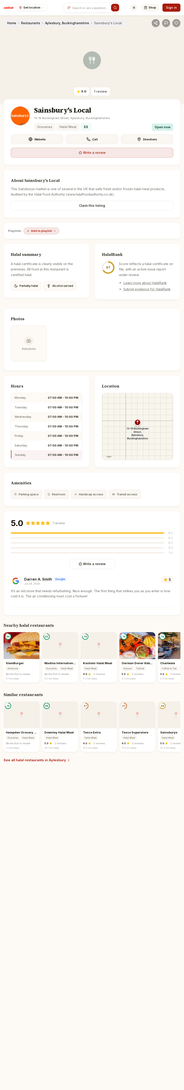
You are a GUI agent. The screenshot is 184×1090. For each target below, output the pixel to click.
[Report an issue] (166, 23)
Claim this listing (92, 205)
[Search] (115, 7)
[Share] (156, 23)
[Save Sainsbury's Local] (176, 23)
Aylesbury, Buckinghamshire (67, 23)
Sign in (171, 7)
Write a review (94, 152)
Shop (152, 7)
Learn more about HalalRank (145, 283)
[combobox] (90, 7)
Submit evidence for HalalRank (147, 289)
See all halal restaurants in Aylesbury (35, 760)
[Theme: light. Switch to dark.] (134, 7)
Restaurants (30, 23)
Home (11, 23)
